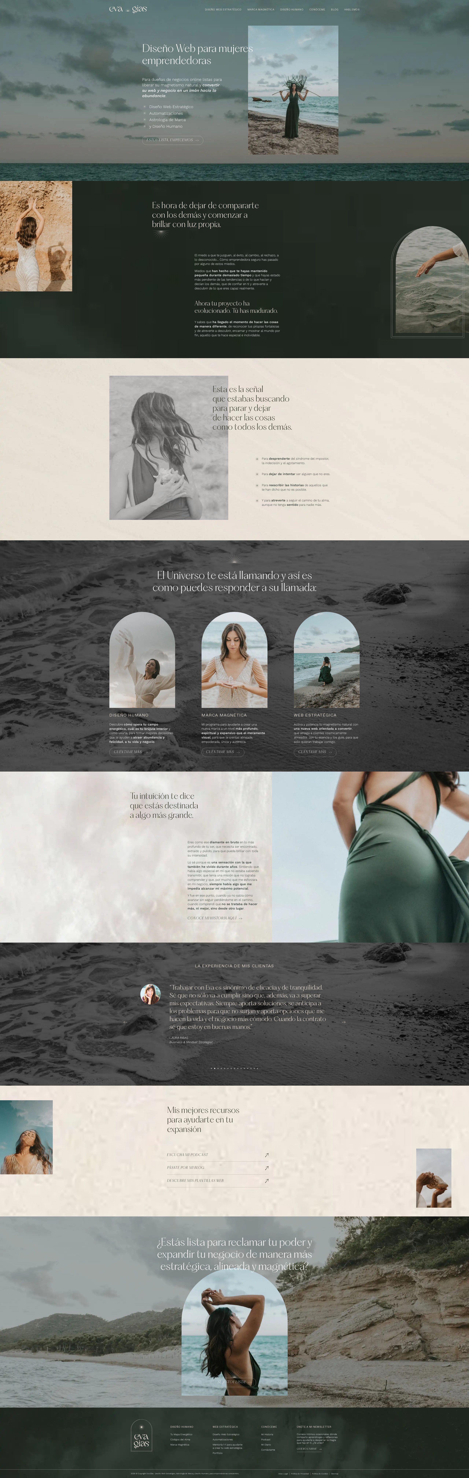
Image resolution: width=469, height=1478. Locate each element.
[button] (125, 1022)
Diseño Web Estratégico (223, 9)
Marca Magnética (261, 9)
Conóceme (317, 9)
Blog (334, 9)
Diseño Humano (292, 9)
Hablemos (352, 9)
